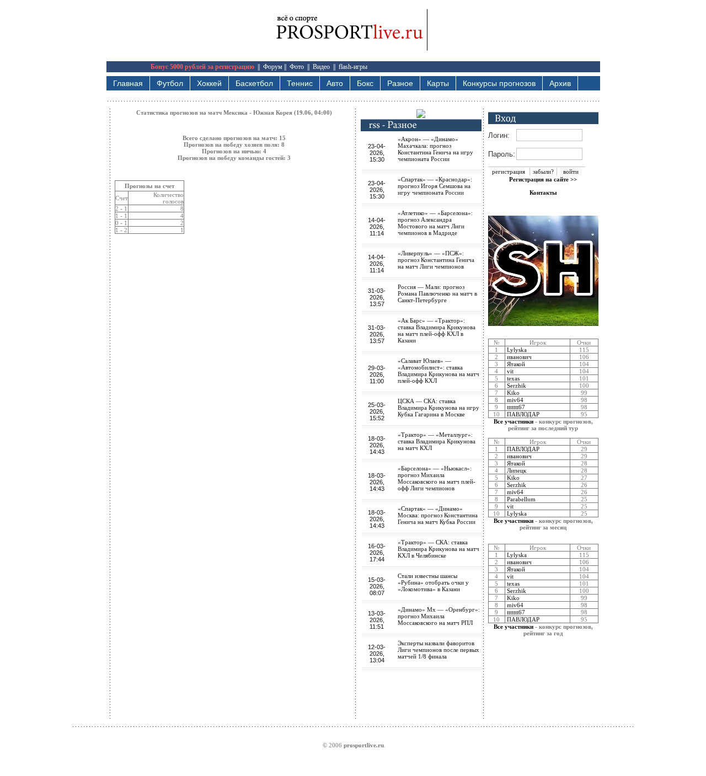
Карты (438, 83)
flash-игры (353, 67)
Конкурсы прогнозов (499, 83)
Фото (297, 67)
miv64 (515, 400)
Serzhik (516, 385)
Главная (128, 83)
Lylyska (517, 349)
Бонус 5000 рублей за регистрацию (202, 67)
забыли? (543, 171)
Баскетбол (254, 83)
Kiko (513, 392)
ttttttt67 (516, 407)
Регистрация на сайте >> (543, 179)
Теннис (300, 83)
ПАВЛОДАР (523, 414)
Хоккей (209, 83)
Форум (272, 67)
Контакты (543, 192)
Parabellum (521, 499)
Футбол (170, 83)
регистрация (508, 171)
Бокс (365, 83)
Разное (400, 83)
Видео (321, 67)
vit (510, 371)
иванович (519, 357)
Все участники (513, 421)
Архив (560, 83)
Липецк (516, 470)
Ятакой (516, 364)
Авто (335, 83)
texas (513, 378)
